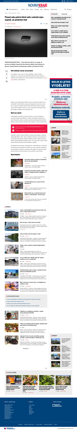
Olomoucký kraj (8, 413)
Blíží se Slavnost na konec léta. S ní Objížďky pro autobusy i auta (59, 41)
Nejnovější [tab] (54, 14)
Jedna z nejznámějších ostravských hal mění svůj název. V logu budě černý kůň (23, 299)
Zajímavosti (31, 412)
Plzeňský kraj (7, 416)
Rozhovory (46, 9)
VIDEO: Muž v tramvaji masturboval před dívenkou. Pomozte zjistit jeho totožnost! (66, 140)
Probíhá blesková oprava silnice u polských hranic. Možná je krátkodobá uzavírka (60, 36)
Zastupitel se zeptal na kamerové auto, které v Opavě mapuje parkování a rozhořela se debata (66, 356)
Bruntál (27, 236)
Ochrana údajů (39, 424)
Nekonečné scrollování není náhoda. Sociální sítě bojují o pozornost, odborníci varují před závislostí (66, 348)
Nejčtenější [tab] (64, 14)
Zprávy (23, 9)
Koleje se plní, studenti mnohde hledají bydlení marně (18, 303)
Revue (31, 9)
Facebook (62, 1)
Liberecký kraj (7, 411)
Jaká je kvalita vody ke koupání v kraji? (30, 234)
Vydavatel (20, 424)
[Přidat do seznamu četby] (46, 23)
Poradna (37, 9)
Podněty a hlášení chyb (29, 424)
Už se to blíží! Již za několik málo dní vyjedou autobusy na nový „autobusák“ (23, 305)
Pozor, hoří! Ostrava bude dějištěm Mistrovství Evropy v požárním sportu (13, 388)
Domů (6, 13)
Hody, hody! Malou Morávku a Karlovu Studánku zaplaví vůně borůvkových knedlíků (46, 388)
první (45, 77)
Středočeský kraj (8, 417)
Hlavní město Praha (9, 404)
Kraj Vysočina (7, 408)
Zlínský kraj (7, 418)
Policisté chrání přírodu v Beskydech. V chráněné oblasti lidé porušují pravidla (66, 155)
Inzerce (55, 424)
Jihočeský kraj (7, 406)
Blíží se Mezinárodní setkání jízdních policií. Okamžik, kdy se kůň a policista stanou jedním (66, 364)
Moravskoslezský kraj (9, 412)
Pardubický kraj (8, 414)
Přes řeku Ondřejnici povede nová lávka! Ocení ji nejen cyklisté (66, 340)
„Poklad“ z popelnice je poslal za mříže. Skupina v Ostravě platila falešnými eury (66, 148)
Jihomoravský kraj (8, 407)
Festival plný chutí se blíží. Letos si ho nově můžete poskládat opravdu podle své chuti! (29, 389)
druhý (12, 79)
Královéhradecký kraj (9, 409)
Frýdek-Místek (28, 261)
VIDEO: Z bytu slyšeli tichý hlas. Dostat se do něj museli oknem (65, 132)
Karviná (27, 273)
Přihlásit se (71, 1)
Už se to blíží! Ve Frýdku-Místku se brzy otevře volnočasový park (62, 388)
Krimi (27, 9)
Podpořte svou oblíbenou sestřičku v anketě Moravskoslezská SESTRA (61, 46)
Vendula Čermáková (11, 23)
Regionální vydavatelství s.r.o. (67, 428)
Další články (25, 348)
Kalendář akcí (54, 9)
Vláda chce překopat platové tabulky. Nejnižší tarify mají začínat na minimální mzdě (60, 52)
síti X (23, 130)
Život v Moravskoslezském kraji (33, 126)
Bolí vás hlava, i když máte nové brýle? (30, 222)
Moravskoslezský (13, 9)
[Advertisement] (29, 90)
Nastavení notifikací (48, 424)
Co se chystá (11, 372)
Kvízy (41, 9)
